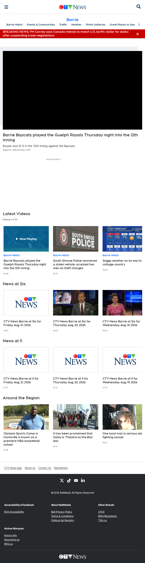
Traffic (63, 24)
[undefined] (26, 250)
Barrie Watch (14, 24)
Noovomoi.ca (11, 539)
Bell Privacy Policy (61, 511)
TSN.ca (102, 520)
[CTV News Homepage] (72, 7)
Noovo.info (10, 535)
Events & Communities (41, 24)
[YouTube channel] (76, 480)
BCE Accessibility (14, 511)
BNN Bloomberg (107, 515)
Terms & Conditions (62, 515)
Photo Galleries (95, 24)
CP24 (101, 511)
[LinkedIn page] (83, 480)
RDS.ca (8, 543)
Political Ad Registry (62, 520)
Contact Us (44, 467)
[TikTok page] (69, 480)
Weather (76, 24)
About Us (30, 467)
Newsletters (61, 467)
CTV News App (13, 467)
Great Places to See (122, 24)
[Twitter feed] (62, 480)
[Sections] (6, 7)
